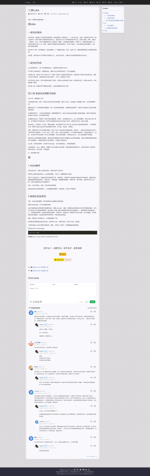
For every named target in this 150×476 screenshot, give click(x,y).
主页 (75, 2)
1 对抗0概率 (110, 25)
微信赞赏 (68, 260)
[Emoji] (34, 302)
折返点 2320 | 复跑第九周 (40, 271)
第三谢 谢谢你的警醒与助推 (114, 20)
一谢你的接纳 (110, 15)
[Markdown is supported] (31, 302)
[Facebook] (83, 470)
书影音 (93, 2)
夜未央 (36, 366)
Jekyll (67, 474)
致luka (107, 13)
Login (86, 301)
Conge (28, 2)
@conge (41, 426)
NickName (32, 284)
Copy (95, 231)
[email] (77, 470)
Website (76, 284)
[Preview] (41, 302)
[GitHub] (74, 470)
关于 (122, 2)
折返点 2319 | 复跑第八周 (40, 267)
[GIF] (36, 302)
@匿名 (41, 329)
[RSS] (89, 470)
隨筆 (41, 14)
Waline (92, 456)
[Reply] (94, 311)
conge (41, 324)
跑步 (81, 2)
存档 (87, 2)
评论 (106, 31)
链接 (116, 2)
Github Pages (74, 474)
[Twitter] (80, 470)
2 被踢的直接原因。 (112, 28)
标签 (105, 2)
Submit (92, 301)
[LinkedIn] (86, 470)
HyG (91, 474)
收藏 (111, 2)
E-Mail (53, 284)
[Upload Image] (38, 302)
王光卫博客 (37, 342)
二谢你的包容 (110, 18)
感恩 (48, 14)
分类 (99, 2)
